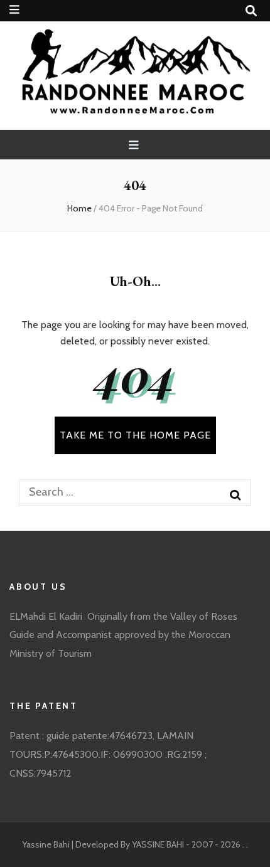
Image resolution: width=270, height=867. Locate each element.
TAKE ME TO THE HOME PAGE (135, 435)
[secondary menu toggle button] (14, 10)
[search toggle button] (251, 11)
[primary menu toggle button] (135, 145)
